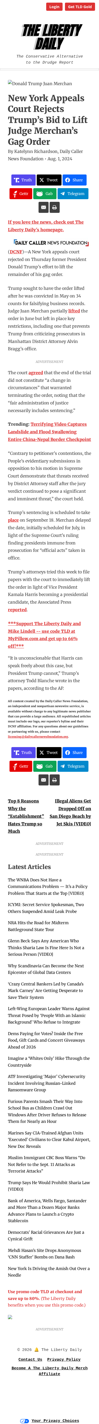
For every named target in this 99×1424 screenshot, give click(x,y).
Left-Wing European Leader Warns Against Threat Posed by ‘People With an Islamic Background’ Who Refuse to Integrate (49, 1015)
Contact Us (30, 1360)
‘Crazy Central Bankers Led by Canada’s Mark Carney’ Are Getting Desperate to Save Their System (45, 990)
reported (17, 609)
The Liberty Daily (50, 37)
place (13, 520)
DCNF (16, 251)
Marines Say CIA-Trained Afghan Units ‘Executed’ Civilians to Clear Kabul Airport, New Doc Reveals (49, 1139)
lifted (74, 310)
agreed (36, 372)
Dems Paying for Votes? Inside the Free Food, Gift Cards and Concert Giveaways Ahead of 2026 (46, 1040)
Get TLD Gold (80, 6)
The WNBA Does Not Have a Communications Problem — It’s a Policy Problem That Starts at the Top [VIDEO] (48, 886)
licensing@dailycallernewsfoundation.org (38, 736)
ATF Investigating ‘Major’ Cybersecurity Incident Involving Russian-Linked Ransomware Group (46, 1083)
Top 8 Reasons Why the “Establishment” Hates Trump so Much (26, 816)
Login (54, 6)
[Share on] (44, 207)
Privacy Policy (64, 1360)
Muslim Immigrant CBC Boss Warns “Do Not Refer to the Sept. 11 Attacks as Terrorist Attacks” (46, 1164)
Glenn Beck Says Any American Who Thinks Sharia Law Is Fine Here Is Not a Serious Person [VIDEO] (46, 947)
